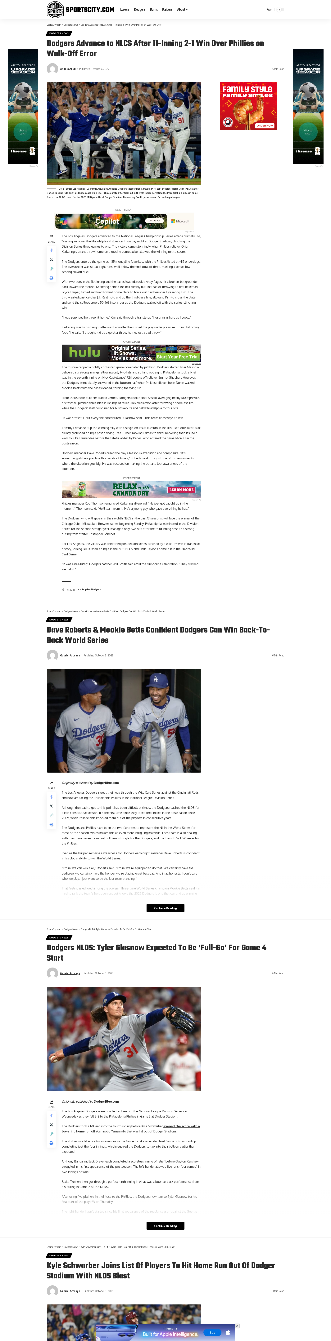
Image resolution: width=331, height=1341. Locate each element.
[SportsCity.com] (80, 9)
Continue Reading (165, 908)
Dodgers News (59, 33)
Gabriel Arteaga (70, 655)
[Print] (51, 277)
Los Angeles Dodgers (89, 590)
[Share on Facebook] (51, 250)
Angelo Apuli (68, 68)
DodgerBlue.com (106, 783)
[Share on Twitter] (51, 259)
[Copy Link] (51, 268)
